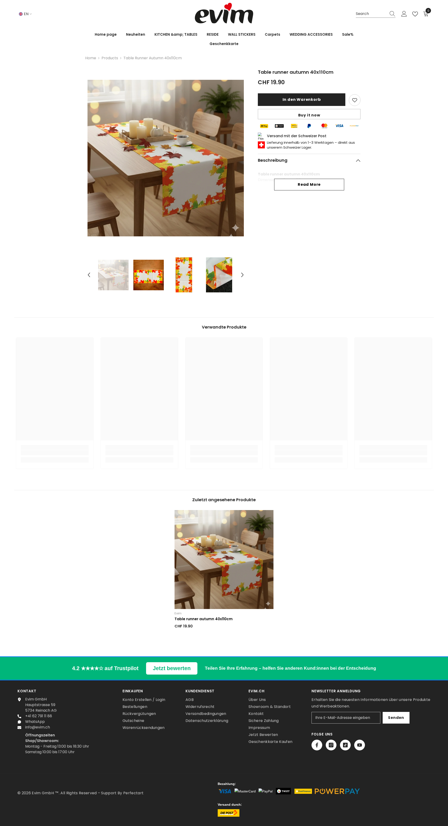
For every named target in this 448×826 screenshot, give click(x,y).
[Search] (376, 14)
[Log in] (404, 14)
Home (90, 58)
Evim (178, 613)
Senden (396, 717)
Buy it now (309, 115)
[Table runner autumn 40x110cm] (224, 559)
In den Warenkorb (302, 99)
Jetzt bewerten (172, 668)
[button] (88, 274)
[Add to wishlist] (354, 100)
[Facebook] (317, 745)
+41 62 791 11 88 (38, 716)
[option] (166, 158)
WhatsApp (35, 721)
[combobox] (371, 14)
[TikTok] (345, 745)
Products (110, 58)
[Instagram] (331, 745)
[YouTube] (359, 745)
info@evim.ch (37, 727)
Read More (309, 184)
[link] (55, 452)
